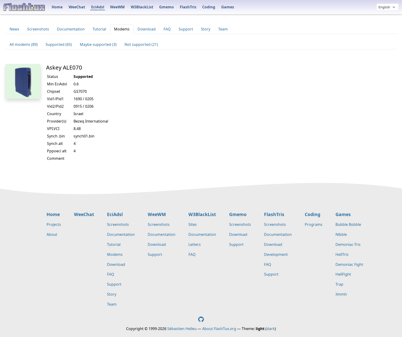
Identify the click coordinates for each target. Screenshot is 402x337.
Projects (54, 224)
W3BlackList (142, 7)
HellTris (341, 254)
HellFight (343, 274)
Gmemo (166, 7)
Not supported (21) (141, 44)
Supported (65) (59, 44)
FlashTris (188, 7)
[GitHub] (201, 319)
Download (146, 29)
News (14, 29)
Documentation (71, 29)
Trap (339, 284)
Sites (192, 224)
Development (276, 254)
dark (271, 328)
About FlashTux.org (219, 328)
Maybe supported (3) (98, 44)
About (52, 234)
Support (186, 29)
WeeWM (117, 7)
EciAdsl (97, 7)
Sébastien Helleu (182, 328)
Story (205, 29)
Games (227, 7)
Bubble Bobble (348, 224)
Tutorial (99, 29)
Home (57, 7)
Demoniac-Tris (348, 244)
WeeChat (77, 7)
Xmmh (341, 294)
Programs (313, 224)
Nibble (341, 234)
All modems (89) (24, 44)
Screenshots (38, 29)
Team (223, 29)
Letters (194, 244)
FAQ (167, 29)
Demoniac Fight (349, 264)
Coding (208, 7)
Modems (122, 29)
